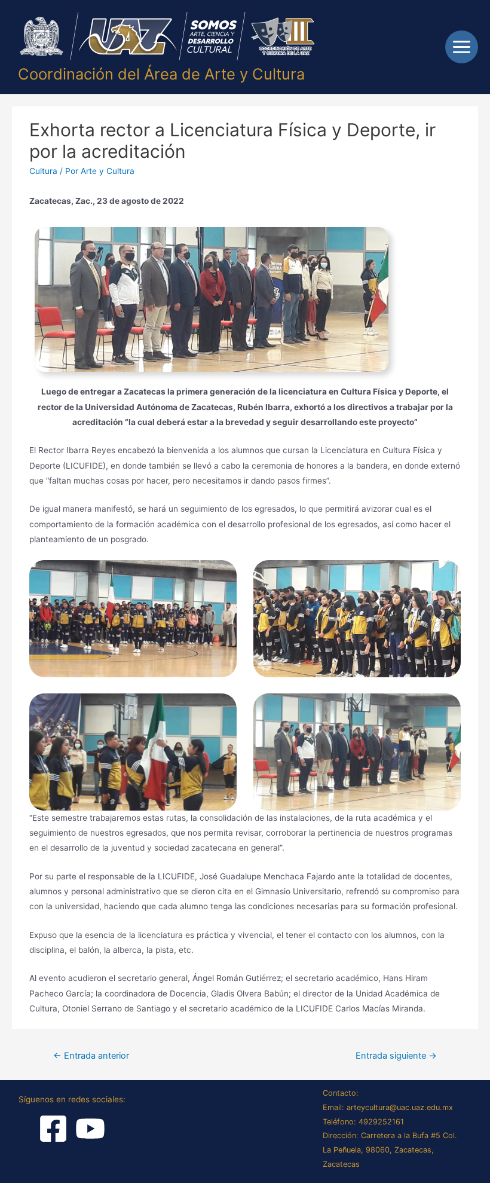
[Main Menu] (462, 47)
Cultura (43, 171)
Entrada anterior (91, 1055)
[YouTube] (90, 1129)
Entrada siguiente (396, 1055)
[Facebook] (53, 1129)
